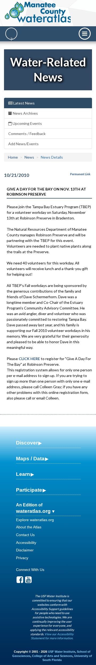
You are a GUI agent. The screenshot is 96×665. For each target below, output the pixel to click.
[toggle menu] (85, 34)
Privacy (22, 558)
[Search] (11, 34)
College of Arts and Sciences (52, 655)
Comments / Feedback (27, 133)
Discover (27, 443)
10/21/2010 (16, 175)
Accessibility (26, 542)
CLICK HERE (29, 358)
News (29, 157)
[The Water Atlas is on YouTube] (28, 581)
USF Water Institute (61, 651)
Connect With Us (30, 569)
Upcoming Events (27, 123)
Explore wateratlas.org (35, 520)
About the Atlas (28, 527)
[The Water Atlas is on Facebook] (20, 581)
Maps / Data (30, 458)
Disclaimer (25, 550)
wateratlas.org (33, 511)
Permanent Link (80, 174)
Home (13, 157)
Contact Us (25, 535)
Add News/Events (23, 143)
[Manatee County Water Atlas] (38, 12)
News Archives (25, 113)
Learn (23, 474)
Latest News (24, 103)
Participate (29, 490)
